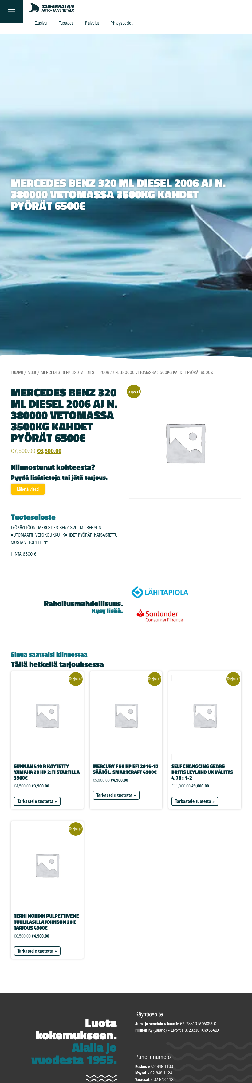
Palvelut (92, 23)
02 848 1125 (164, 1079)
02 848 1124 (161, 1073)
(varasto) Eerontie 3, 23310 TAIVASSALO (177, 1030)
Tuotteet (66, 23)
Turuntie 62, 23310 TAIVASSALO (175, 1023)
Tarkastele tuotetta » (37, 801)
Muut (32, 372)
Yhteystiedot (121, 23)
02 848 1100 (162, 1066)
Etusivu (40, 23)
